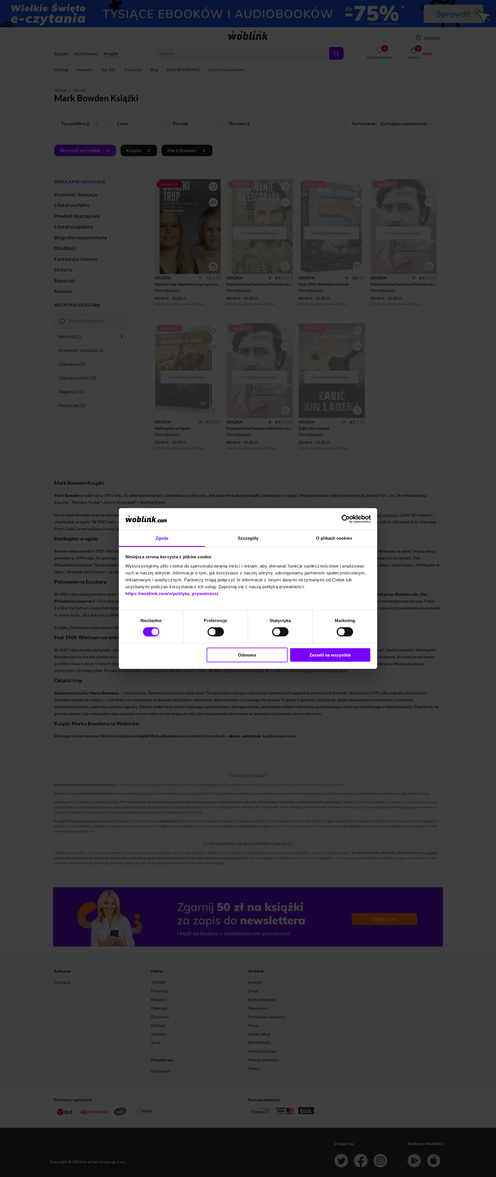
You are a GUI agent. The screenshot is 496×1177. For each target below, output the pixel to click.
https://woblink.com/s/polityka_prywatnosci (171, 593)
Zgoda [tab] (162, 538)
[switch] (216, 631)
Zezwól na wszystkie (330, 655)
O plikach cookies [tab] (334, 538)
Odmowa (247, 655)
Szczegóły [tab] (248, 538)
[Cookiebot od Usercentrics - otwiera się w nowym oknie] (346, 519)
